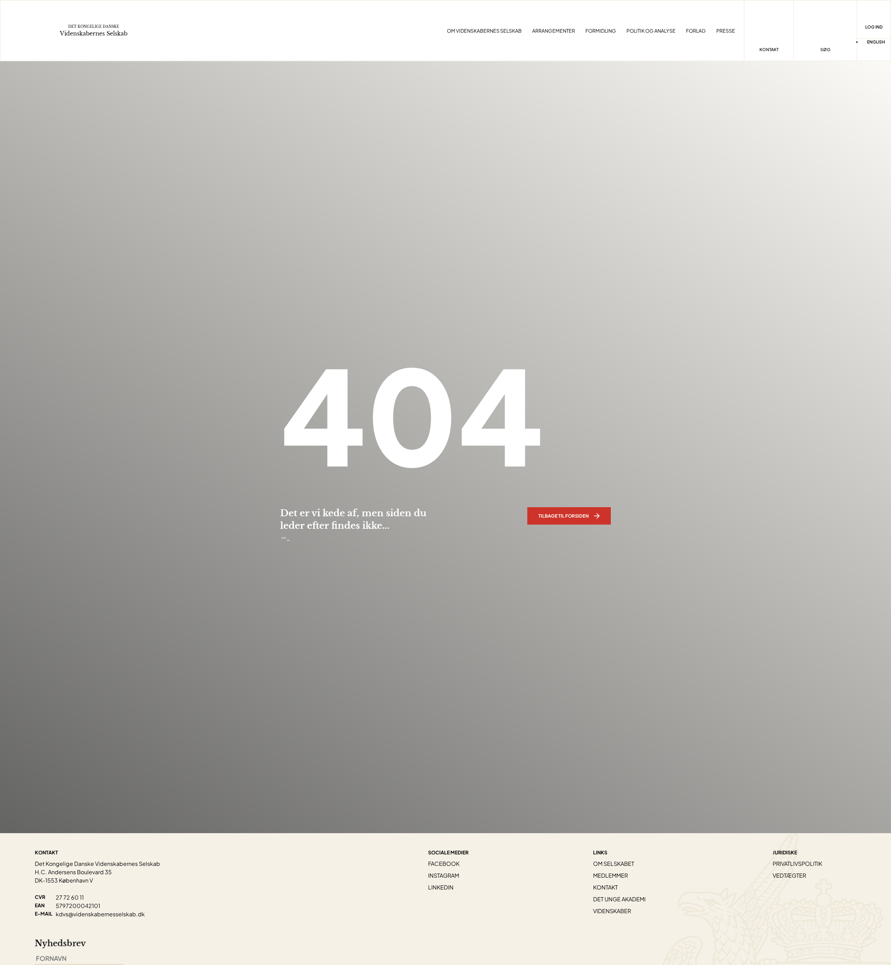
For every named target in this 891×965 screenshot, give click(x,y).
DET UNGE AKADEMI (619, 899)
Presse (725, 30)
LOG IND (874, 27)
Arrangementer (553, 30)
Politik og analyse (651, 30)
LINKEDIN (441, 887)
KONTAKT (605, 887)
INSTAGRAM (443, 875)
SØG (825, 49)
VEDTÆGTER (789, 875)
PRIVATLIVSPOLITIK (797, 863)
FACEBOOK (443, 863)
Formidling (600, 30)
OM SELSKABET (613, 863)
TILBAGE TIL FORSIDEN (563, 516)
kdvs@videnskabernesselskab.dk (100, 914)
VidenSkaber (612, 911)
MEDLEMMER (610, 875)
